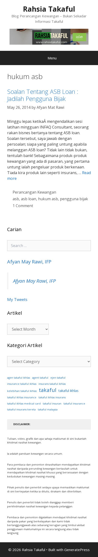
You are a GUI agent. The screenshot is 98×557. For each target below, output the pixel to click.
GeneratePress (77, 549)
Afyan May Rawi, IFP (29, 261)
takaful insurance (74, 403)
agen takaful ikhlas (18, 377)
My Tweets (17, 299)
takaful (47, 389)
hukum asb (48, 198)
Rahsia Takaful (49, 9)
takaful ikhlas (68, 390)
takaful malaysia (48, 409)
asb (16, 198)
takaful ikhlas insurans (52, 397)
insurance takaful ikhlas (21, 384)
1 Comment (23, 205)
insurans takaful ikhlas (52, 384)
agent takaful (40, 377)
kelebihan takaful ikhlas (22, 391)
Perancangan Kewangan (34, 192)
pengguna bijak (74, 198)
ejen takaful (57, 377)
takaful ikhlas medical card (24, 403)
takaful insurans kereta (21, 409)
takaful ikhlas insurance (21, 397)
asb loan (28, 198)
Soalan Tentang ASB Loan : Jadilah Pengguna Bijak (42, 95)
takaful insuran (52, 403)
